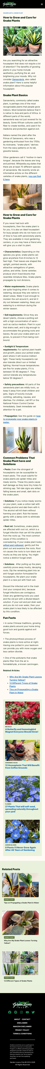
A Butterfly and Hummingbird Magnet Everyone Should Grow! (21, 730)
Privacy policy (22, 1030)
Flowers (8, 804)
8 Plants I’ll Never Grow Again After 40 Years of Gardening (20, 848)
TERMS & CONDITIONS (22, 1034)
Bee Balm (8, 726)
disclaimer (22, 1023)
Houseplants (8, 13)
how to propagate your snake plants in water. (22, 419)
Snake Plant (18, 13)
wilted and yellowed (13, 545)
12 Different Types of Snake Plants (18, 981)
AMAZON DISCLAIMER (22, 1026)
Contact (26, 1019)
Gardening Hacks (11, 762)
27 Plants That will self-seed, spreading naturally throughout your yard (21, 809)
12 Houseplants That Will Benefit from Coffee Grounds (22, 766)
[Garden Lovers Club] (9, 4)
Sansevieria (18, 79)
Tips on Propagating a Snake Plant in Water (21, 903)
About (17, 1019)
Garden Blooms (10, 845)
